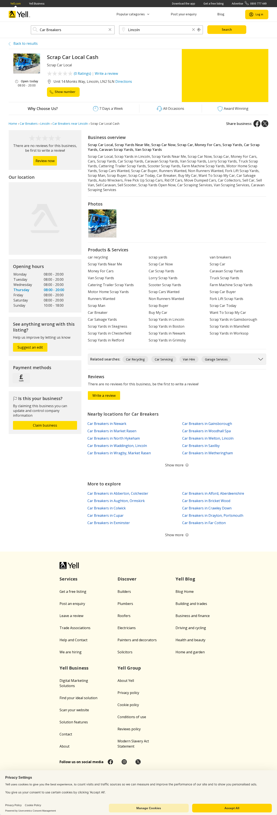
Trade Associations (75, 627)
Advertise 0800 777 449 (249, 4)
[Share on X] (264, 123)
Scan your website (74, 710)
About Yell (126, 680)
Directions (123, 81)
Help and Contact (73, 640)
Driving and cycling (191, 627)
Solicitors (125, 652)
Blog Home (185, 591)
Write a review (106, 73)
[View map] (45, 218)
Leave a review (71, 615)
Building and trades (191, 603)
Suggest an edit (30, 347)
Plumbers (125, 603)
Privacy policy (128, 692)
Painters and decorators (137, 640)
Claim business (45, 425)
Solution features (74, 722)
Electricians (127, 627)
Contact (66, 734)
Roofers (124, 615)
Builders (124, 591)
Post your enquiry (183, 14)
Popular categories (130, 14)
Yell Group (129, 668)
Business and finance (193, 615)
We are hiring (71, 652)
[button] (110, 30)
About (64, 746)
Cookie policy (128, 704)
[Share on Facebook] (256, 123)
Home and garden (190, 652)
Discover (127, 579)
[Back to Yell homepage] (19, 14)
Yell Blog (185, 579)
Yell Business (36, 4)
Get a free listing (213, 4)
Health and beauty (190, 640)
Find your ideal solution (78, 697)
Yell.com (15, 4)
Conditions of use (132, 717)
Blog (220, 14)
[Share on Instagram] (124, 761)
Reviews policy (129, 729)
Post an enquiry (72, 603)
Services (68, 579)
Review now (45, 160)
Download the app (183, 4)
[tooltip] (199, 30)
